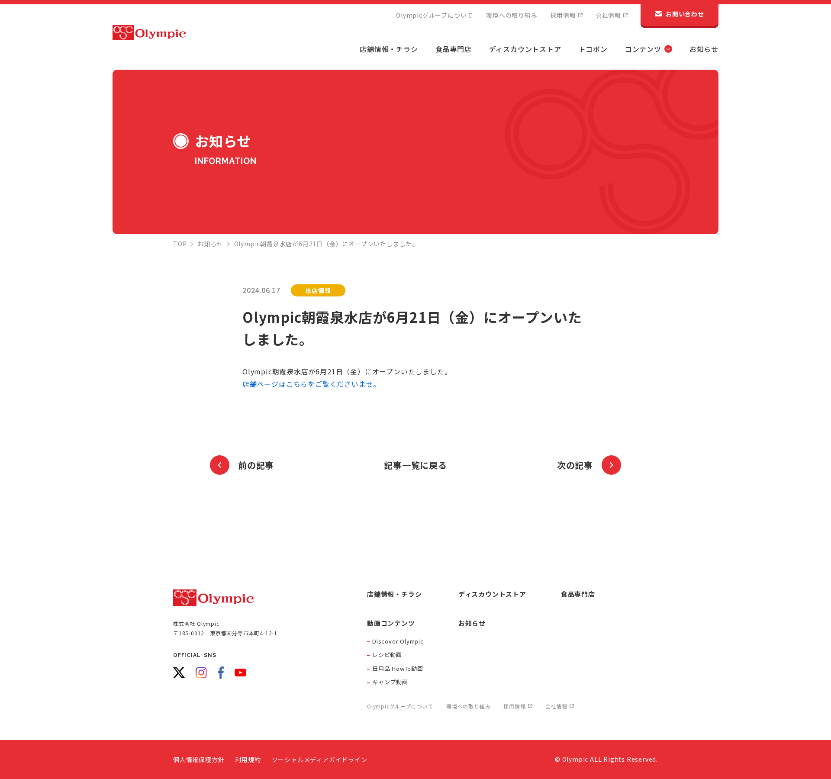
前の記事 (256, 465)
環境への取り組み (511, 15)
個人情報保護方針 (198, 759)
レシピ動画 (387, 654)
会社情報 (608, 15)
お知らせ (210, 243)
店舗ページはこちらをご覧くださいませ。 (311, 384)
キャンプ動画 (390, 682)
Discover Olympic (398, 641)
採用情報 (563, 15)
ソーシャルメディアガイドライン (319, 759)
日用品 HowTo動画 (397, 668)
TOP (180, 243)
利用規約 (248, 759)
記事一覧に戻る (415, 465)
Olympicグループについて (434, 15)
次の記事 (575, 465)
